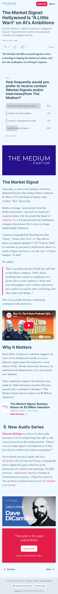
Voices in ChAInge (12, 434)
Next (48, 569)
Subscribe (41, 4)
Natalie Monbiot (28, 473)
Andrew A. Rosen (17, 411)
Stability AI (8, 220)
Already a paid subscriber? (29, 555)
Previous (11, 569)
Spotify (11, 485)
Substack (17, 591)
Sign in (52, 4)
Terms (35, 581)
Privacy (29, 581)
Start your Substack (23, 586)
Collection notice (45, 581)
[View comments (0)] (15, 47)
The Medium (49, 481)
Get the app (40, 586)
